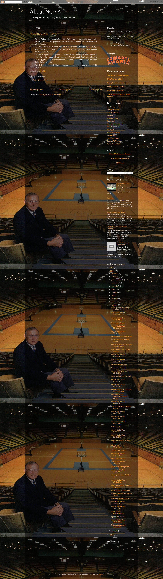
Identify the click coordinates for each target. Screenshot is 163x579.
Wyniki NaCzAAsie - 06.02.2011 (118, 471)
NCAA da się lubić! (114, 79)
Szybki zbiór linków (118, 450)
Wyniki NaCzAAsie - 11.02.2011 (118, 431)
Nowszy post (36, 89)
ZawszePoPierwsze (114, 141)
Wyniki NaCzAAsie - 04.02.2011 (118, 481)
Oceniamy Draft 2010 (115, 90)
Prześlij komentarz (40, 80)
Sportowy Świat (113, 138)
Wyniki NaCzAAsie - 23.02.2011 (118, 355)
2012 (112, 268)
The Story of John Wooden (118, 75)
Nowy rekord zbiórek (119, 368)
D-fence (110, 115)
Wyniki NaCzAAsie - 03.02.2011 (118, 502)
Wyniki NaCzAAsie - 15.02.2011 (44, 33)
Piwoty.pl (110, 130)
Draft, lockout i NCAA (115, 87)
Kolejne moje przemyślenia (121, 336)
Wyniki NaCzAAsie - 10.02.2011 (118, 436)
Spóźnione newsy (117, 517)
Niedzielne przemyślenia (120, 467)
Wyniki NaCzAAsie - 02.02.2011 (118, 507)
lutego (114, 305)
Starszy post (95, 89)
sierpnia (115, 286)
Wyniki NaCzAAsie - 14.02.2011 (118, 417)
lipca (114, 289)
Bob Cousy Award (118, 458)
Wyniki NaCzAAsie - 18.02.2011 (118, 380)
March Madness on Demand (120, 154)
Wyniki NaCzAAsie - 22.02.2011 (118, 361)
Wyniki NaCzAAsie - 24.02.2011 (118, 332)
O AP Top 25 (116, 427)
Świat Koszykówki (113, 144)
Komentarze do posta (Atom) (50, 94)
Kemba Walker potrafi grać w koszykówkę (121, 390)
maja (114, 295)
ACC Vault (120, 163)
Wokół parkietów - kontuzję (121, 376)
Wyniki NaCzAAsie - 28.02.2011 (118, 314)
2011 (112, 271)
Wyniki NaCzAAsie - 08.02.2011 (118, 454)
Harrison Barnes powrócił (120, 498)
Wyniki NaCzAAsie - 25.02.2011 (118, 327)
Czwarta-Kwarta (113, 112)
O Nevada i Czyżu (118, 323)
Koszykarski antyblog (115, 124)
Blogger (102, 574)
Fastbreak (111, 121)
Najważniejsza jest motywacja (118, 526)
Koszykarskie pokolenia (117, 83)
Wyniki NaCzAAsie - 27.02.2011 (118, 319)
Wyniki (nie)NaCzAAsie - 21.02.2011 (120, 372)
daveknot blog (112, 118)
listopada (115, 277)
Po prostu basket (113, 132)
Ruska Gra (111, 135)
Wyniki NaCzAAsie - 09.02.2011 (118, 446)
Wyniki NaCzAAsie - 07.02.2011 (118, 462)
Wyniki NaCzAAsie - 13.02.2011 (118, 423)
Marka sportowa (113, 127)
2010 (112, 535)
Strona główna (66, 89)
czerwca (115, 292)
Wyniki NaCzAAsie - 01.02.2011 (118, 521)
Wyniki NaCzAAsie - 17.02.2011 (118, 385)
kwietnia (115, 299)
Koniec (109, 198)
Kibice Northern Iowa (119, 365)
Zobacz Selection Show (116, 212)
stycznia (115, 531)
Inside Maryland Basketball (123, 244)
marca (114, 302)
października (117, 280)
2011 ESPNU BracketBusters (117, 513)
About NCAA (45, 11)
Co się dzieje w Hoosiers (120, 490)
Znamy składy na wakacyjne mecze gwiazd (121, 345)
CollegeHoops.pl (113, 110)
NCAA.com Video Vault (120, 158)
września (115, 283)
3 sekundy (111, 107)
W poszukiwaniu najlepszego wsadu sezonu (119, 396)
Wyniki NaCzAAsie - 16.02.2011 (118, 402)
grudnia (115, 274)
